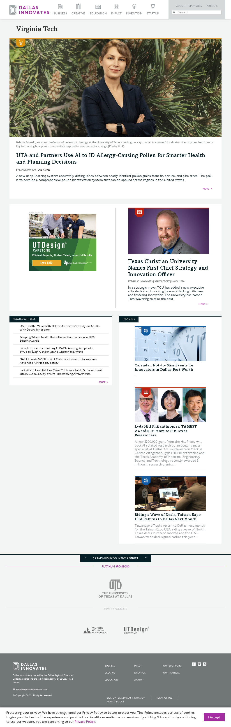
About (180, 6)
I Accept (214, 717)
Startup (153, 13)
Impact (116, 13)
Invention (134, 13)
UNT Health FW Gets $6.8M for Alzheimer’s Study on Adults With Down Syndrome (59, 327)
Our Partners (171, 672)
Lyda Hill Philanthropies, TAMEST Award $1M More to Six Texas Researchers (166, 431)
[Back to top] (213, 698)
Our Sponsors (172, 665)
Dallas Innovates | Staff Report (150, 281)
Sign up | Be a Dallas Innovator (126, 698)
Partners (212, 6)
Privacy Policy (115, 701)
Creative (78, 13)
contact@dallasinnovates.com (31, 689)
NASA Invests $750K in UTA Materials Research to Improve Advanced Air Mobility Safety (58, 361)
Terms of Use (164, 698)
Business (60, 13)
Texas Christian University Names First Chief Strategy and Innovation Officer (168, 268)
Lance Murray (27, 170)
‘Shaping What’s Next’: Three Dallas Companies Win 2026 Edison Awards (57, 339)
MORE (206, 189)
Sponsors (195, 6)
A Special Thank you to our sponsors (115, 558)
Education (98, 13)
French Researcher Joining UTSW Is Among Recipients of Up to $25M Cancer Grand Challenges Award (56, 350)
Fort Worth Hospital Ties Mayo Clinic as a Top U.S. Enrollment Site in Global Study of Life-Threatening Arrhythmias (61, 372)
